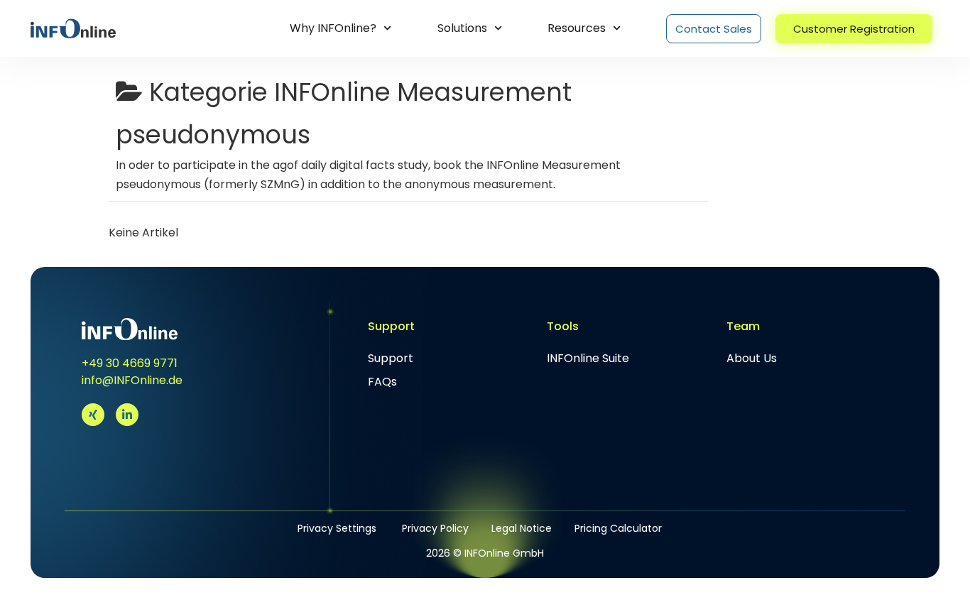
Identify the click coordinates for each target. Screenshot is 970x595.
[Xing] (93, 414)
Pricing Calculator (618, 528)
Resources (576, 28)
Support (390, 358)
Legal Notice (521, 528)
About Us (751, 358)
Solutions (462, 28)
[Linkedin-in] (127, 414)
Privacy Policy (435, 528)
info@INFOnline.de (132, 380)
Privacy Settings (337, 528)
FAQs (382, 381)
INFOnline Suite (588, 358)
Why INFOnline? (333, 28)
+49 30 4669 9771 (130, 363)
